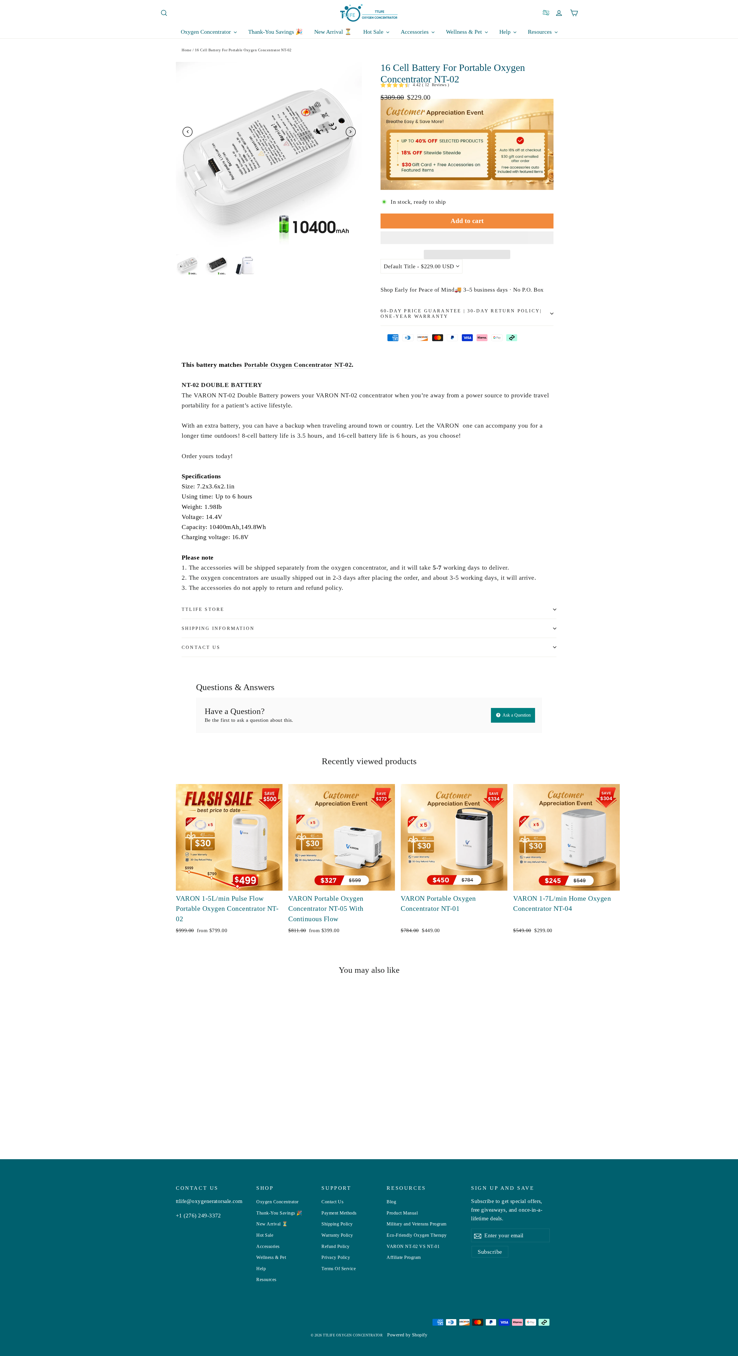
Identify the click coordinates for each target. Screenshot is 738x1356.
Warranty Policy (337, 1235)
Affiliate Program (404, 1257)
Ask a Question (516, 715)
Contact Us (201, 647)
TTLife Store (203, 609)
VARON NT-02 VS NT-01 (413, 1246)
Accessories (415, 32)
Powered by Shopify (407, 1334)
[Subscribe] (477, 1235)
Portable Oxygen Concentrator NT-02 (298, 364)
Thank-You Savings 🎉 (275, 32)
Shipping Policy (337, 1223)
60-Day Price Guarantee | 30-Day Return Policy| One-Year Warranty (461, 313)
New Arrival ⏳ (333, 32)
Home (186, 50)
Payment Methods (339, 1212)
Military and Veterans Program (417, 1223)
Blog (391, 1201)
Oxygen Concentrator (206, 32)
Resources (266, 1279)
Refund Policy (335, 1246)
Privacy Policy (335, 1257)
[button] (467, 237)
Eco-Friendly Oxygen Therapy (417, 1235)
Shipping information (218, 628)
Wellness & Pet (464, 32)
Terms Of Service (338, 1268)
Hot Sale (374, 32)
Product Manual (402, 1212)
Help (505, 32)
